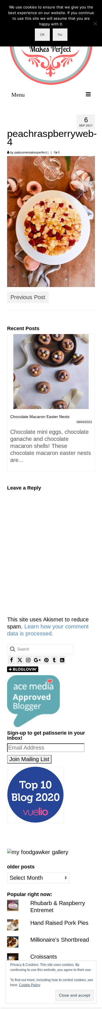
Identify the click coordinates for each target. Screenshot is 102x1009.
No (60, 34)
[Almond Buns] (51, 371)
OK (42, 34)
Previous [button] (12, 405)
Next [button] (90, 405)
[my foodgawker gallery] (37, 851)
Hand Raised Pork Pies (59, 923)
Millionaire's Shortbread (59, 940)
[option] (51, 398)
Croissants (43, 957)
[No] (95, 23)
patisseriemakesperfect (30, 152)
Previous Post (27, 297)
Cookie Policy (29, 985)
